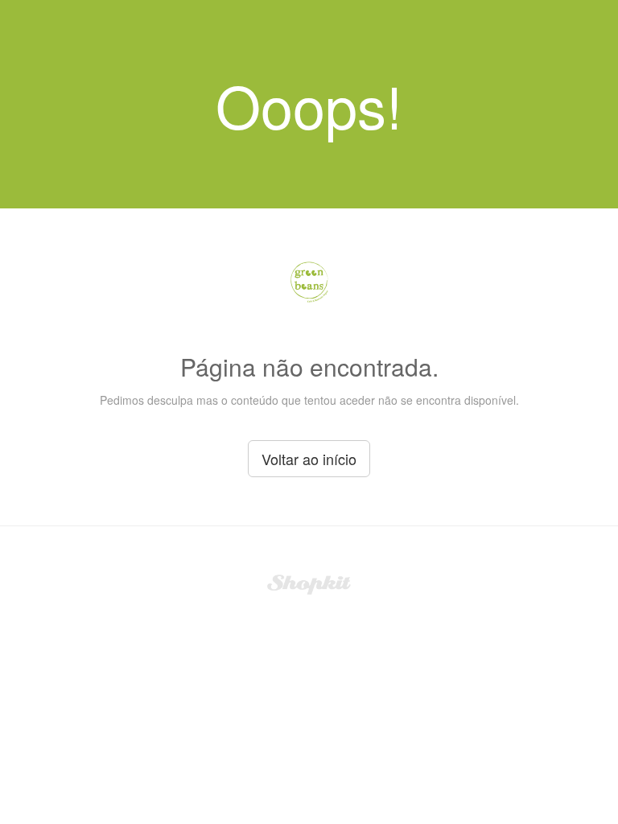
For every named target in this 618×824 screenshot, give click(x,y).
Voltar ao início (309, 458)
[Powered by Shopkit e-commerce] (309, 583)
